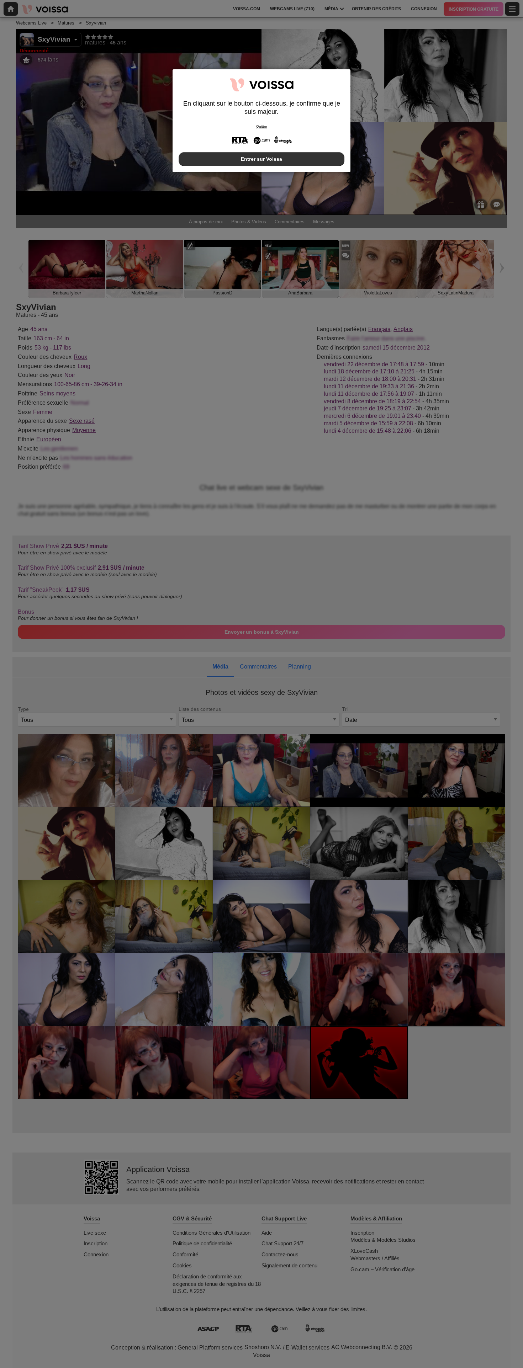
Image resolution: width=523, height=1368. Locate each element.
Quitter (261, 126)
